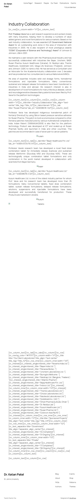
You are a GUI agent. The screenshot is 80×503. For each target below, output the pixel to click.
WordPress (72, 498)
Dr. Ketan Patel (8, 5)
